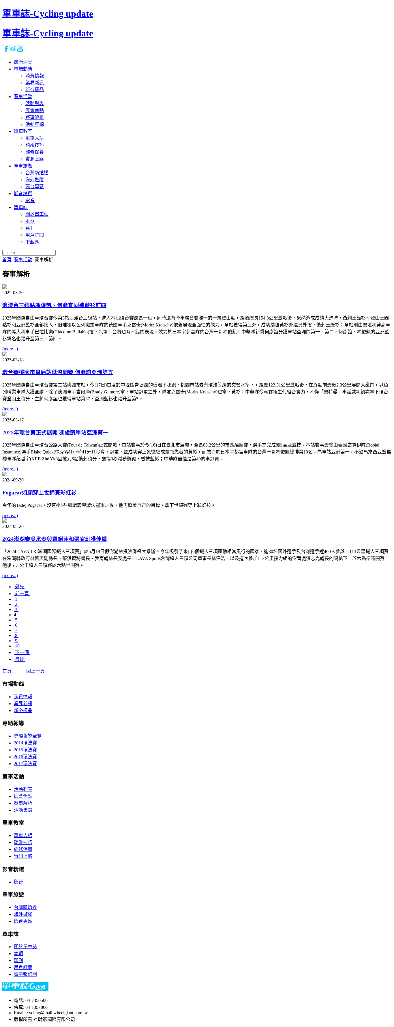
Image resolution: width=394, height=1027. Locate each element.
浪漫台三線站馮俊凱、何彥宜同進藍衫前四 (54, 305)
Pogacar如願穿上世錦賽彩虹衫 (39, 493)
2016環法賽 (25, 756)
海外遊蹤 (23, 914)
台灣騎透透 (25, 907)
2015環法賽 (25, 749)
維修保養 (23, 849)
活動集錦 (23, 810)
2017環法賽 (25, 763)
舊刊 (18, 960)
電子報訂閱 (25, 974)
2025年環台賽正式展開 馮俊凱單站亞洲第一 (55, 433)
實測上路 (23, 856)
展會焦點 (23, 796)
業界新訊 (23, 703)
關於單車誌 (25, 946)
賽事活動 (23, 259)
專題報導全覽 (28, 735)
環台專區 (23, 921)
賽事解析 (23, 803)
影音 (18, 882)
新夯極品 (23, 710)
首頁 (7, 259)
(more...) (10, 348)
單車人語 (23, 835)
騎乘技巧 (23, 842)
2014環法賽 (25, 742)
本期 (18, 953)
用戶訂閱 (23, 967)
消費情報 (23, 696)
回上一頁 (35, 671)
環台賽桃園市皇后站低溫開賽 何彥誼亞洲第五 (57, 372)
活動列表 (23, 789)
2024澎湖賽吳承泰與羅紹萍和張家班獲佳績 (54, 539)
